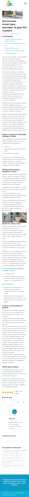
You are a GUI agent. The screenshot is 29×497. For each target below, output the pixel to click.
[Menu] (24, 3)
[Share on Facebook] (5, 402)
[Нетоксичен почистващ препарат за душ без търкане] (12, 15)
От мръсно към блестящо (15, 33)
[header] (12, 3)
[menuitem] (24, 3)
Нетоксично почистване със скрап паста (11, 455)
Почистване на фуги (11, 53)
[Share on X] (11, 402)
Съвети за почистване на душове (15, 50)
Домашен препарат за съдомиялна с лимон (12, 457)
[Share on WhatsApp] (18, 402)
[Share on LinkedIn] (24, 402)
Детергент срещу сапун (12, 48)
